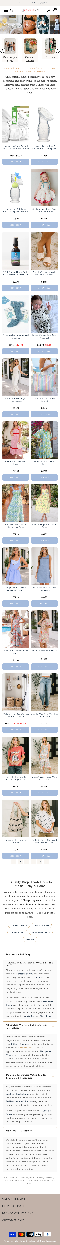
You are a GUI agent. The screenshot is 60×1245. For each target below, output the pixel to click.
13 (40, 861)
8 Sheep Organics (19, 925)
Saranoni (35, 977)
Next (57, 50)
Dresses (50, 57)
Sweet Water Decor (41, 932)
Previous (2, 50)
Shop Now (16, 162)
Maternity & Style (10, 58)
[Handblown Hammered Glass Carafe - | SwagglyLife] (30, 46)
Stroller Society (17, 932)
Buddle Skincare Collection (19, 1101)
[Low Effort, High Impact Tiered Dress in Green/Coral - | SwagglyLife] (50, 46)
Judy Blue (30, 939)
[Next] (46, 861)
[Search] (11, 10)
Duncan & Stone (41, 925)
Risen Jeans (45, 1016)
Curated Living (30, 58)
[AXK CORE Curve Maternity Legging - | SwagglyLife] (10, 46)
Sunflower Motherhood (17, 1094)
